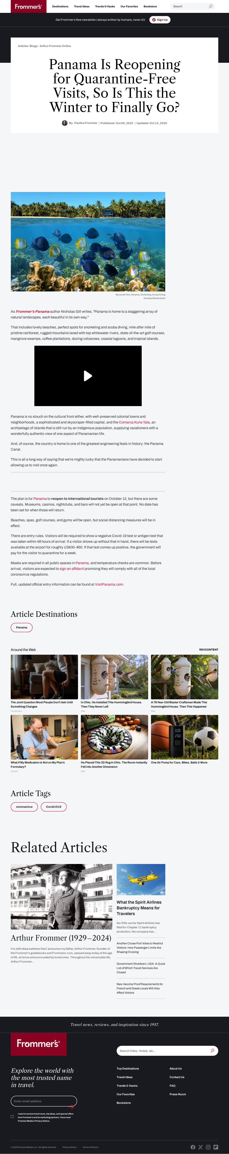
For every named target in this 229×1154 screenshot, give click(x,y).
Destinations (60, 6)
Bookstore (150, 6)
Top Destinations (128, 1068)
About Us (176, 1068)
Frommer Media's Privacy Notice (33, 1121)
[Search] (212, 1050)
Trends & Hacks (105, 6)
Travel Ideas (81, 6)
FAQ (173, 1085)
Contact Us (177, 1077)
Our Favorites (129, 6)
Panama (40, 499)
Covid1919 (53, 806)
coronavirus (24, 806)
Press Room (178, 1094)
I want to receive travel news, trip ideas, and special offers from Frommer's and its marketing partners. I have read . (45, 1117)
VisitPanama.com (109, 584)
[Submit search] (212, 6)
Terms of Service (90, 1147)
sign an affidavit (72, 569)
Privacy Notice (69, 1147)
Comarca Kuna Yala (134, 422)
